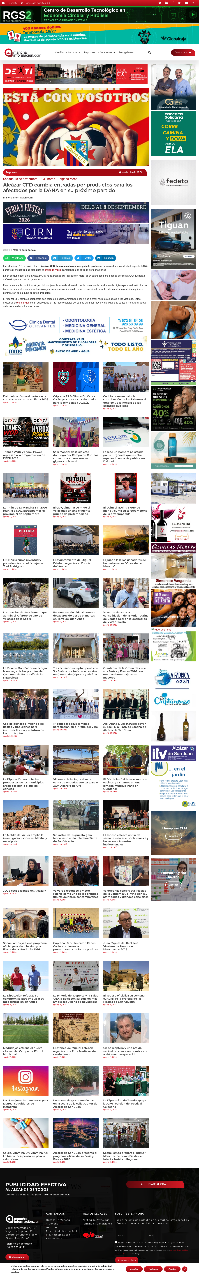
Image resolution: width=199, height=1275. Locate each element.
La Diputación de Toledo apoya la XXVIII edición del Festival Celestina (124, 1103)
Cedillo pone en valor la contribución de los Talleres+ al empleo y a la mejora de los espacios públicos (124, 401)
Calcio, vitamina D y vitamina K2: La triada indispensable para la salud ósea (25, 1156)
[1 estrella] (4, 250)
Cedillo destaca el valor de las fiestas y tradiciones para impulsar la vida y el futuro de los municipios (23, 728)
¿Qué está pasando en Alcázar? (24, 890)
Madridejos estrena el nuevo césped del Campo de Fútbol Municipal (23, 1051)
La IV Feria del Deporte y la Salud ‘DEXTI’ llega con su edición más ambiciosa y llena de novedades (76, 998)
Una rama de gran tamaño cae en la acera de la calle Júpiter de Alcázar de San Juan (75, 1103)
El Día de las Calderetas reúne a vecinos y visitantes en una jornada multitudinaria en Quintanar (125, 784)
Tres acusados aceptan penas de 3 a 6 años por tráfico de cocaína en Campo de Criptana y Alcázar (75, 671)
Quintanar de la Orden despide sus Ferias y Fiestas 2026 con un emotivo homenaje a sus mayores (125, 673)
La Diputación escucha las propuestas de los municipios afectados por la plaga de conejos (23, 784)
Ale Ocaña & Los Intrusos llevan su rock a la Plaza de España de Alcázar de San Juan (124, 727)
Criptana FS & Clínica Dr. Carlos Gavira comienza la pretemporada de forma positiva (75, 946)
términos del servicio (123, 1254)
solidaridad (23, 302)
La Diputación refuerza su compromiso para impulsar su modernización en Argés (23, 998)
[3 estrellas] (8, 250)
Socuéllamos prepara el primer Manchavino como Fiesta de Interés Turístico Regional (124, 1156)
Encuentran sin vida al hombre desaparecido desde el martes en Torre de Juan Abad (74, 615)
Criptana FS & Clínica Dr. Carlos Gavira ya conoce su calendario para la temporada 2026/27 (74, 399)
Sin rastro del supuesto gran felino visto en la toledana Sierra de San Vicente (75, 838)
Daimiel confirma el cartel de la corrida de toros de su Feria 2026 (25, 398)
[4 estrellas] (10, 250)
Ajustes (172, 1269)
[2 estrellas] (6, 250)
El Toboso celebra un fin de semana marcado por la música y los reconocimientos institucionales (126, 839)
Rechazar (153, 1269)
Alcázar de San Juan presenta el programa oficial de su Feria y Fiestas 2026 (75, 1156)
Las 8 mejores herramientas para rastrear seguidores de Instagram (25, 1103)
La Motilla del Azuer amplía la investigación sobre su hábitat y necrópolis (25, 838)
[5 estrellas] (11, 250)
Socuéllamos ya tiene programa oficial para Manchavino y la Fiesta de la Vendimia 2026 (25, 946)
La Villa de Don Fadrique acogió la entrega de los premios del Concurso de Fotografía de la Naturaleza (25, 673)
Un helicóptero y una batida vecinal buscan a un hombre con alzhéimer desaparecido (125, 1051)
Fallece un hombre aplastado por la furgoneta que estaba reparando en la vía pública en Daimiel (124, 456)
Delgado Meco (53, 269)
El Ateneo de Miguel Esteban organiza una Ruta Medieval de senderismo (74, 1051)
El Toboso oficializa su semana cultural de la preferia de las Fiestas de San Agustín (124, 998)
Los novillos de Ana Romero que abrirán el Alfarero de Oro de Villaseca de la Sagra (25, 615)
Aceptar (134, 1269)
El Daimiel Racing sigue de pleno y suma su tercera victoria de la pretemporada (125, 511)
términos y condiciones (173, 1242)
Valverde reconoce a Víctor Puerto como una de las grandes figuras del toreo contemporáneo (76, 894)
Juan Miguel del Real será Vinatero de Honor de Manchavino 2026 (120, 946)
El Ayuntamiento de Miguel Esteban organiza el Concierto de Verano (73, 563)
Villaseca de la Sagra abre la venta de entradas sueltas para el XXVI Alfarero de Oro (76, 782)
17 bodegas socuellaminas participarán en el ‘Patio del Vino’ (75, 725)
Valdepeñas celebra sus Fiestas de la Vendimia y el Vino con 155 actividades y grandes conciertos (125, 894)
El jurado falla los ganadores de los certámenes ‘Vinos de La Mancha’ (124, 563)
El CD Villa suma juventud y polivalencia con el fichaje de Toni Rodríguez (23, 563)
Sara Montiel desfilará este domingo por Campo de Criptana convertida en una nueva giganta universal (76, 456)
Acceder (173, 836)
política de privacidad (147, 1242)
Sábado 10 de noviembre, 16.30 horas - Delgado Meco (40, 179)
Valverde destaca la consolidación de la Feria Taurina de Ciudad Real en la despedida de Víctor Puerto (125, 617)
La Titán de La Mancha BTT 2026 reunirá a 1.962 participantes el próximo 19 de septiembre (25, 511)
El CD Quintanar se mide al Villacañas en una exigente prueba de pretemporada (71, 511)
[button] (68, 52)
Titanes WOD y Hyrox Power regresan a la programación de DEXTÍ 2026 (24, 455)
